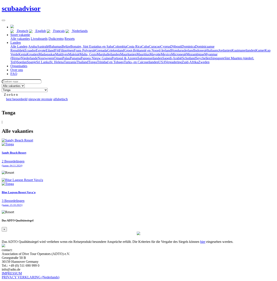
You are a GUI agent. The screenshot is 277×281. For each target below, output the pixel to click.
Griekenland (115, 50)
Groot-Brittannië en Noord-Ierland (147, 50)
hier (202, 242)
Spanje (31, 62)
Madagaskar (47, 54)
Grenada (101, 50)
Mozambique (195, 54)
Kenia (22, 54)
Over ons (16, 70)
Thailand (82, 62)
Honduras (177, 50)
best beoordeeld (16, 99)
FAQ (13, 74)
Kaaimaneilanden (243, 50)
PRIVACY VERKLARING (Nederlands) (30, 277)
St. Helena (57, 62)
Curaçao (154, 46)
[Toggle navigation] (3, 20)
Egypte (41, 50)
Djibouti (176, 46)
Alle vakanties (20, 39)
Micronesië (178, 54)
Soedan (22, 62)
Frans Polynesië (84, 50)
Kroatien (33, 54)
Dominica (188, 46)
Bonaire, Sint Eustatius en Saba (91, 46)
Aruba (32, 46)
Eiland (50, 50)
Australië (43, 46)
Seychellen (203, 58)
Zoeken (11, 94)
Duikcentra (56, 39)
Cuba (145, 46)
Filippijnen (66, 50)
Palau (66, 58)
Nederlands (79, 31)
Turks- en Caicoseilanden (141, 62)
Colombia (120, 46)
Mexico (166, 54)
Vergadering (173, 62)
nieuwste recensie (40, 99)
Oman (58, 58)
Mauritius (143, 54)
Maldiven (61, 54)
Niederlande (29, 58)
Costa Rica (134, 46)
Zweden (203, 62)
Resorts (69, 39)
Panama (75, 58)
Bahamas (55, 46)
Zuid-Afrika (190, 62)
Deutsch (22, 31)
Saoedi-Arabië (172, 58)
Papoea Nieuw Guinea (96, 58)
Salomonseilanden (149, 58)
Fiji (57, 50)
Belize (66, 46)
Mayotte (155, 54)
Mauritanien (128, 54)
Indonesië (200, 50)
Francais (58, 31)
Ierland (189, 50)
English (40, 31)
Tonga (92, 62)
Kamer (260, 50)
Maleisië (74, 54)
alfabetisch (60, 99)
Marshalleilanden (108, 54)
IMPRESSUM (12, 273)
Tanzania (70, 62)
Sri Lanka (43, 62)
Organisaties (18, 66)
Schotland (189, 58)
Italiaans (212, 50)
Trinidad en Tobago (110, 62)
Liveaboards (39, 39)
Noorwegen (46, 58)
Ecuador (30, 50)
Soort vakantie (20, 35)
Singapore (217, 58)
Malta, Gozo (88, 54)
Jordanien (225, 50)
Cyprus (165, 46)
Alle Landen (18, 46)
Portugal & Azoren (124, 58)
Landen (15, 42)
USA (161, 62)
